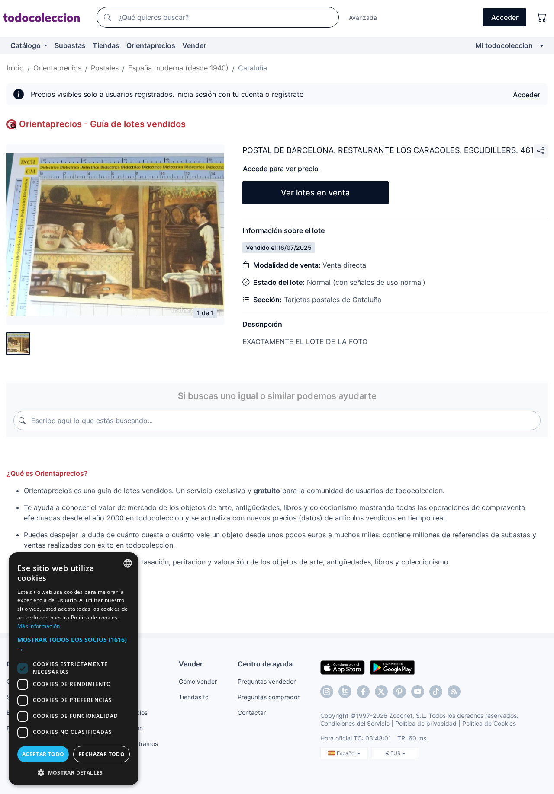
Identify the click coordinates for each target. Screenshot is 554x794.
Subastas (70, 45)
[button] (73, 644)
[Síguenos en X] (381, 691)
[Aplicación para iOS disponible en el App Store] (342, 667)
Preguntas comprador (269, 697)
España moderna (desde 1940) (178, 68)
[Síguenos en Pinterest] (399, 691)
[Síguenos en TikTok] (435, 691)
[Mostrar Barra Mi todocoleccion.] (541, 45)
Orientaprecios (150, 45)
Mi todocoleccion (504, 45)
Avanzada (363, 17)
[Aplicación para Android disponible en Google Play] (392, 667)
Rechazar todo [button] (101, 754)
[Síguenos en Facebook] (363, 691)
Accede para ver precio (281, 168)
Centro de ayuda (265, 664)
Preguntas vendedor (267, 681)
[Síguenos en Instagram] (326, 691)
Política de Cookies (489, 723)
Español (347, 753)
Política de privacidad (426, 723)
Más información (38, 626)
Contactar (252, 712)
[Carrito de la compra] (542, 17)
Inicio (15, 68)
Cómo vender (198, 681)
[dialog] (73, 668)
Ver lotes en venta (315, 192)
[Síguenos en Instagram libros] (344, 691)
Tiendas (106, 45)
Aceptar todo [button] (43, 754)
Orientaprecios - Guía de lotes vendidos (102, 124)
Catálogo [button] (26, 45)
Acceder (526, 94)
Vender (194, 45)
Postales (105, 68)
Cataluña (252, 68)
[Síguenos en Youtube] (417, 691)
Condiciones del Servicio (355, 723)
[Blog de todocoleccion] (454, 691)
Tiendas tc (194, 697)
